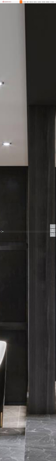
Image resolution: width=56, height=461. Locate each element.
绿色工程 (31, 1)
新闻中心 (35, 1)
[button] (1, 231)
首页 (21, 1)
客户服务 (43, 1)
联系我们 (47, 1)
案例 (27, 1)
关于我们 (24, 1)
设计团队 (39, 1)
